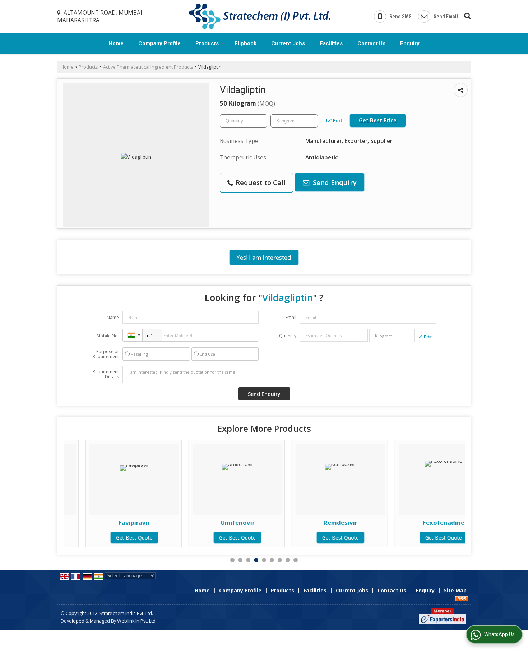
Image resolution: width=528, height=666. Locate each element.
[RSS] (461, 598)
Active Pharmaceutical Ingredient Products (148, 67)
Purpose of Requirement (106, 354)
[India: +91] (132, 335)
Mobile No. (108, 336)
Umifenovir (215, 522)
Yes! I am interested (264, 257)
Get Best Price (378, 120)
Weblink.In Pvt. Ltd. (137, 621)
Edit (337, 120)
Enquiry (410, 43)
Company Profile (159, 43)
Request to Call (260, 182)
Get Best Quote (112, 537)
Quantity (287, 336)
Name (113, 317)
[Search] (466, 14)
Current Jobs (288, 43)
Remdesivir (318, 522)
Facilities (331, 43)
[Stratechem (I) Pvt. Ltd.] (259, 16)
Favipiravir (112, 522)
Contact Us (371, 43)
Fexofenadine (422, 522)
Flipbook (245, 43)
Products (207, 43)
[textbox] (294, 121)
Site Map (455, 590)
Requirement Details (106, 374)
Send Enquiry (334, 182)
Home (116, 43)
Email (291, 317)
